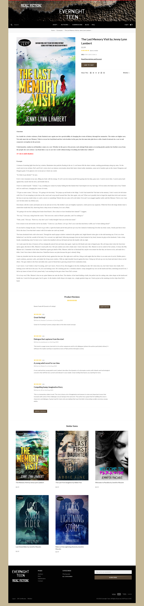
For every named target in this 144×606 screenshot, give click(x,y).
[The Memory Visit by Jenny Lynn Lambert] (32, 455)
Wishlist (126, 73)
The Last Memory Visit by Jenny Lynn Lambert (78, 30)
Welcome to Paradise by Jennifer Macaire (109, 482)
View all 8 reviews (40, 411)
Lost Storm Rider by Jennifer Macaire (28, 547)
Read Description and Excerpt (91, 59)
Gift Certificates (21, 598)
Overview (20, 131)
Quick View (32, 477)
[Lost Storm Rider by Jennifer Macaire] (32, 520)
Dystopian (60, 30)
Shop (55, 24)
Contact (40, 581)
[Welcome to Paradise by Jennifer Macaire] (111, 455)
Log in (126, 24)
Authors (64, 24)
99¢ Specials (66, 574)
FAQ (93, 24)
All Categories (67, 576)
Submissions (77, 24)
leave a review (94, 50)
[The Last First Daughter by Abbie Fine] (72, 455)
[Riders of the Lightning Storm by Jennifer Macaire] (72, 520)
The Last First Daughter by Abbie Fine (69, 482)
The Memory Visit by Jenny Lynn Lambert (30, 482)
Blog (87, 24)
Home (53, 30)
